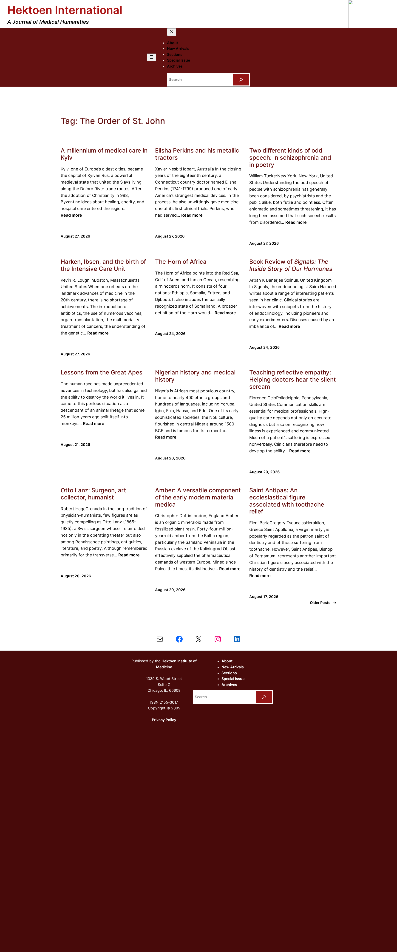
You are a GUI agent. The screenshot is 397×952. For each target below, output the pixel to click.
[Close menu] (171, 32)
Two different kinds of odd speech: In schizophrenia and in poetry (290, 157)
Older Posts (323, 602)
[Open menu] (151, 57)
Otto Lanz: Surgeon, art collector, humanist (93, 494)
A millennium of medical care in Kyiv (104, 154)
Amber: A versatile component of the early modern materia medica (198, 497)
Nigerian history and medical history (195, 376)
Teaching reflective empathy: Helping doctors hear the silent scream (292, 379)
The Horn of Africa (181, 261)
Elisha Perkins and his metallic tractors (197, 154)
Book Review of (290, 265)
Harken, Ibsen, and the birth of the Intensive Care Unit (103, 265)
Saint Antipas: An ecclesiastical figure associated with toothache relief (286, 501)
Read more (71, 215)
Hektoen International (64, 10)
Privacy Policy (164, 719)
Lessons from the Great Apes (101, 372)
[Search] (241, 79)
